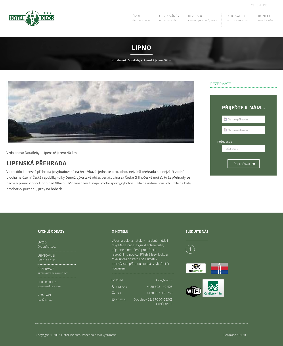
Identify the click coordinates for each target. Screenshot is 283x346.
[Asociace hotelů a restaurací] (219, 272)
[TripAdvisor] (196, 272)
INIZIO (243, 335)
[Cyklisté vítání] (213, 288)
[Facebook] (191, 249)
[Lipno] (100, 146)
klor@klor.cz (164, 280)
